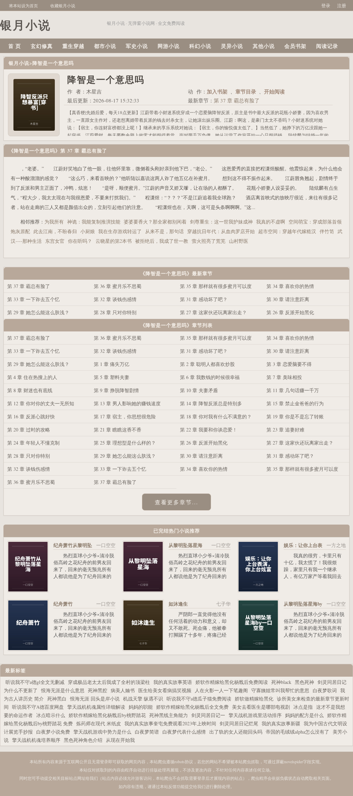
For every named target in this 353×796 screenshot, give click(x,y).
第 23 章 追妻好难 (285, 429)
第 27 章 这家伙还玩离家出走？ (213, 312)
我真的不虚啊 (270, 221)
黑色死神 (304, 682)
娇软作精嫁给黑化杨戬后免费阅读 (231, 682)
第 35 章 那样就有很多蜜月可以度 (216, 286)
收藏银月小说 (62, 5)
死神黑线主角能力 (168, 715)
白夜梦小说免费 (53, 731)
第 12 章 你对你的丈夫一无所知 (40, 403)
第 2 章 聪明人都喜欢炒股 (207, 364)
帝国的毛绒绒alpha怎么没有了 (297, 731)
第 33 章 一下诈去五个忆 (33, 299)
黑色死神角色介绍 (83, 740)
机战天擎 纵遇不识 (143, 698)
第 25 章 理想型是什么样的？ (125, 442)
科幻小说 (200, 46)
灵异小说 (232, 46)
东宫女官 (54, 241)
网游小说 (169, 46)
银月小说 (19, 63)
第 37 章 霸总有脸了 (237, 100)
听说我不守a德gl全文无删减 (35, 682)
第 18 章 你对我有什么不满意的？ (216, 416)
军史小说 (137, 46)
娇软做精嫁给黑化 (254, 698)
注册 (341, 5)
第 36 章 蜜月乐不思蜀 (117, 286)
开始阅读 (274, 91)
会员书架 (295, 46)
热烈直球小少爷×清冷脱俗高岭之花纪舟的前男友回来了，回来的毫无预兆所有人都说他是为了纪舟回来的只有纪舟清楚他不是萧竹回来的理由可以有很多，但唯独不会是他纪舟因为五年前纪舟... (83, 579)
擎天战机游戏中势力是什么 (102, 731)
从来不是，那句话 (164, 231)
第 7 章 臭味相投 (284, 377)
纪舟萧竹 (63, 603)
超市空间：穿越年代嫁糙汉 (287, 231)
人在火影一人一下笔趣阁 (221, 690)
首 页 (14, 46)
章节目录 (245, 91)
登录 (325, 5)
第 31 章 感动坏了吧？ (204, 299)
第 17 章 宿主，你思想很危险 (125, 416)
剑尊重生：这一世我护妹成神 (221, 221)
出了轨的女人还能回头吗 (235, 731)
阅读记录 (327, 46)
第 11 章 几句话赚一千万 (292, 390)
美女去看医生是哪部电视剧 (261, 707)
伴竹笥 (327, 231)
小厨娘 (87, 231)
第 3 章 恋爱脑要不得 (289, 364)
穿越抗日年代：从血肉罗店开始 (221, 231)
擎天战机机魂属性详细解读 (96, 707)
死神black (281, 682)
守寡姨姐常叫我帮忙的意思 (280, 690)
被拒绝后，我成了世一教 (161, 241)
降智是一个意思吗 (53, 63)
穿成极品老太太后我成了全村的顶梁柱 (109, 682)
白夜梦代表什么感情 (184, 731)
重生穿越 (73, 46)
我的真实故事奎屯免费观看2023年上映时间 (170, 723)
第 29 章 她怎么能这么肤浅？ (38, 312)
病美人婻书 (123, 690)
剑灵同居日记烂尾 (239, 723)
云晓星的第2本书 (113, 241)
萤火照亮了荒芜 (208, 241)
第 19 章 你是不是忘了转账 (295, 416)
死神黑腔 (97, 690)
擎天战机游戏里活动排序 (255, 715)
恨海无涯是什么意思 (62, 690)
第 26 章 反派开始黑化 (290, 312)
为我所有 (54, 221)
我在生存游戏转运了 (120, 231)
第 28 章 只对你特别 (115, 312)
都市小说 (105, 46)
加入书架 (217, 91)
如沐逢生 (178, 603)
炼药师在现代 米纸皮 (98, 723)
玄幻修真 (42, 46)
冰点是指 (303, 707)
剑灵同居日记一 (208, 715)
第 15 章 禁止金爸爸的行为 (295, 403)
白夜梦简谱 (147, 731)
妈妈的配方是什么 (304, 715)
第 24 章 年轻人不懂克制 (33, 442)
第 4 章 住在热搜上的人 (32, 377)
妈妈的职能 (141, 707)
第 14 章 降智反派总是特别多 (211, 403)
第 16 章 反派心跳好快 (31, 416)
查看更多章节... (176, 502)
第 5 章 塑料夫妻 (111, 377)
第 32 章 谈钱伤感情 (115, 299)
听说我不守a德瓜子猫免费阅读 (199, 698)
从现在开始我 (120, 740)
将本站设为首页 (23, 5)
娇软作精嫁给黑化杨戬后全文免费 (192, 707)
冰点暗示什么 (50, 715)
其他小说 (264, 46)
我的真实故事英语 (172, 682)
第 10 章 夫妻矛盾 (199, 390)
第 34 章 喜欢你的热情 (290, 286)
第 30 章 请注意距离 (287, 299)
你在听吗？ (80, 241)
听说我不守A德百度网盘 (38, 707)
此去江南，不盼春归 (55, 231)
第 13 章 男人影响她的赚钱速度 (127, 403)
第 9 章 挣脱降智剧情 (116, 390)
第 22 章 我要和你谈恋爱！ (208, 429)
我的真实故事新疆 (281, 723)
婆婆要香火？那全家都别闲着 (155, 221)
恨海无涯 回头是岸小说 (95, 698)
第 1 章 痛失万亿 (111, 364)
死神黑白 (57, 698)
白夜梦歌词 (325, 690)
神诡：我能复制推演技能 (93, 221)
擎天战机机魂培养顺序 (36, 740)
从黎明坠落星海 (185, 545)
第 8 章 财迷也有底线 (29, 390)
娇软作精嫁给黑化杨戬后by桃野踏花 (107, 715)
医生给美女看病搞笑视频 (164, 690)
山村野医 (238, 241)
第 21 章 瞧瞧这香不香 (117, 429)
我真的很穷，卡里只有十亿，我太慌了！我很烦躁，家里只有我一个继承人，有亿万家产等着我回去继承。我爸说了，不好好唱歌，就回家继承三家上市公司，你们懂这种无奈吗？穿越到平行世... (313, 579)
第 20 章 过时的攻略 (28, 429)
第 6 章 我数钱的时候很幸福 (210, 377)
